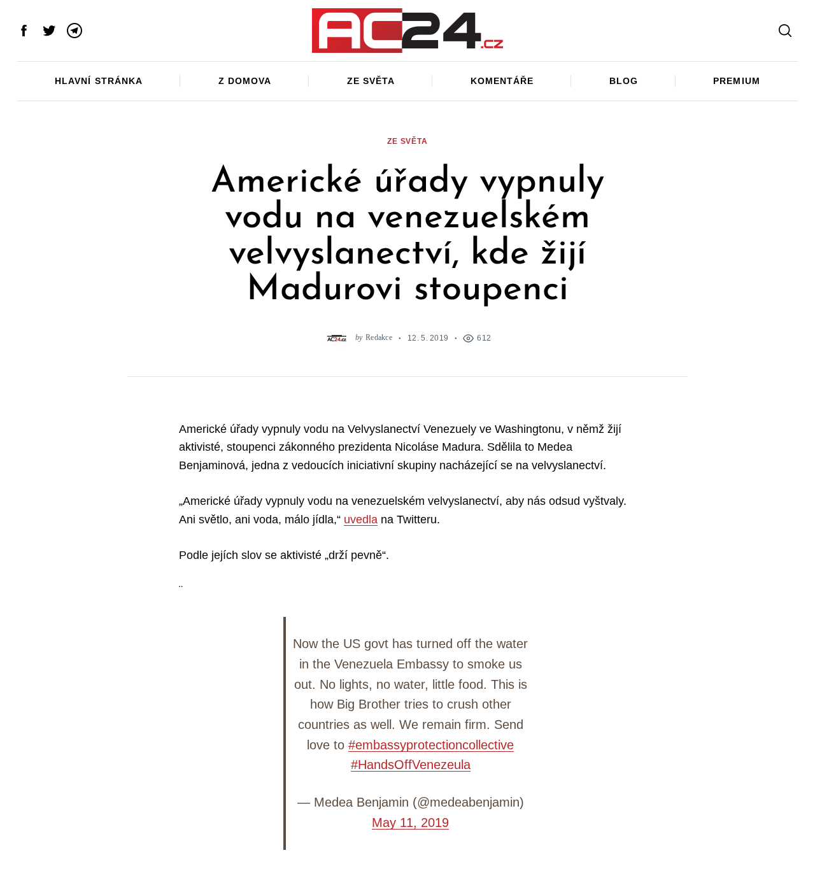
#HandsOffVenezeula (411, 765)
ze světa (407, 141)
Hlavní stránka (98, 81)
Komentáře (502, 81)
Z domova (244, 81)
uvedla (361, 519)
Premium (736, 81)
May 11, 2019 (410, 823)
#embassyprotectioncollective (431, 745)
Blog (623, 81)
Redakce (378, 338)
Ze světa (371, 81)
